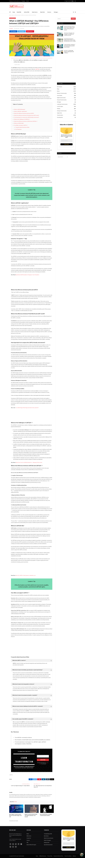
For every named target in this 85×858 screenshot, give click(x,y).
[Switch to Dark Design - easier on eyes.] (73, 12)
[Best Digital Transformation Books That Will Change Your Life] (16, 809)
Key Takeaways (18, 129)
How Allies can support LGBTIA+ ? (21, 125)
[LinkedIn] (5, 68)
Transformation (12, 18)
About (28, 833)
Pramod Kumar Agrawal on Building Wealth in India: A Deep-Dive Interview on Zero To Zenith (70, 40)
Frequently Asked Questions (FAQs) (22, 127)
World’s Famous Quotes (48, 838)
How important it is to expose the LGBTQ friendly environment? (26, 117)
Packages (56, 12)
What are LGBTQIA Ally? (19, 123)
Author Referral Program (31, 844)
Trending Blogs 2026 (48, 833)
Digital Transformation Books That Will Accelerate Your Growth (31, 816)
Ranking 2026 (46, 842)
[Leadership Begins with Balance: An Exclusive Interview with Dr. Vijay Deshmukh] (60, 46)
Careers (28, 840)
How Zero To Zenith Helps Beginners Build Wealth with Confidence (69, 52)
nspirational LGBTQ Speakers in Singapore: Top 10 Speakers (27, 274)
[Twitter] (5, 65)
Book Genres (34, 12)
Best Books (46, 835)
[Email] (5, 73)
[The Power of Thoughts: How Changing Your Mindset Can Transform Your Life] (60, 34)
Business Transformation (62, 93)
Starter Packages (47, 840)
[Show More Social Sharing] (35, 31)
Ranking (58, 108)
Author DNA (26, 12)
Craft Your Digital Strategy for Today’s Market (20, 785)
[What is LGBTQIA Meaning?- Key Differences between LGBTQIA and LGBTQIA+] (31, 45)
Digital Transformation (61, 97)
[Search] (75, 12)
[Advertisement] (55, 6)
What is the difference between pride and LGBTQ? (24, 113)
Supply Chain (59, 112)
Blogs (58, 88)
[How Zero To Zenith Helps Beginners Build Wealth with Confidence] (60, 52)
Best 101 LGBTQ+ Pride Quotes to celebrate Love (26, 575)
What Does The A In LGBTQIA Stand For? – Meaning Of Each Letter (29, 462)
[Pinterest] (5, 71)
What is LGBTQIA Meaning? (19, 109)
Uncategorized (60, 117)
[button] (81, 854)
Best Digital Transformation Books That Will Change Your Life (15, 816)
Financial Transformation (61, 99)
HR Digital (59, 102)
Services (49, 12)
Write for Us (29, 835)
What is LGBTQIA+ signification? (20, 111)
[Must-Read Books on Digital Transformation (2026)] (47, 809)
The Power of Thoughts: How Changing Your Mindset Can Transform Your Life (69, 34)
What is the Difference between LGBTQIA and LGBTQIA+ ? (25, 121)
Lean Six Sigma (60, 106)
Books (58, 91)
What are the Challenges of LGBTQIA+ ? (22, 119)
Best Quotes (59, 86)
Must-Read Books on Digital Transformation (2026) (46, 815)
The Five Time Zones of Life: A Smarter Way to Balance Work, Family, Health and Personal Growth (69, 28)
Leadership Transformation (62, 104)
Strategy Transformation (62, 110)
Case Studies (59, 95)
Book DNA (19, 12)
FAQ (27, 842)
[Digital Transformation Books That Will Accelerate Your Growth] (32, 809)
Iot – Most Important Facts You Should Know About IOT (43, 786)
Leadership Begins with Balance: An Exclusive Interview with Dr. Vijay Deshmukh (69, 46)
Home (14, 12)
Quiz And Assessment (48, 844)
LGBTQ (11, 774)
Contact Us (29, 838)
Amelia (11, 28)
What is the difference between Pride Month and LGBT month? (26, 115)
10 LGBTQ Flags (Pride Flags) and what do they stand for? (27, 407)
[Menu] (10, 12)
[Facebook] (5, 62)
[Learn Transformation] (16, 6)
